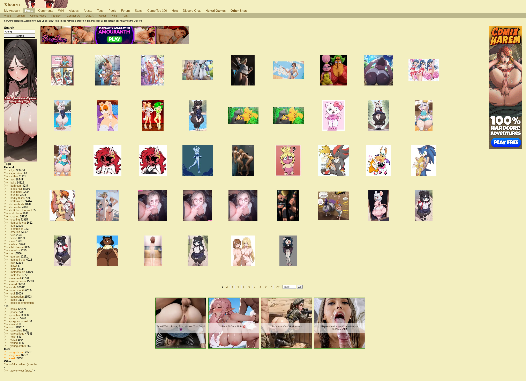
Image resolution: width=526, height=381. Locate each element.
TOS (125, 15)
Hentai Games (215, 10)
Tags (100, 10)
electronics (17, 228)
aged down (17, 173)
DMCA (89, 15)
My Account (12, 10)
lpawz (14, 265)
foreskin (15, 250)
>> (278, 286)
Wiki (61, 10)
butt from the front (21, 210)
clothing (15, 219)
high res (15, 355)
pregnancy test (19, 321)
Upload (20, 15)
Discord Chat (192, 10)
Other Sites (239, 10)
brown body (17, 204)
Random (56, 15)
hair (13, 262)
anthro (14, 176)
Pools (112, 10)
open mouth (17, 290)
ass (13, 179)
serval (14, 324)
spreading (16, 330)
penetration (17, 296)
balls (13, 182)
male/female (18, 272)
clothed (15, 216)
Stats (138, 10)
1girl (13, 170)
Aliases (74, 10)
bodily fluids (17, 198)
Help (175, 10)
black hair (16, 188)
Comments (45, 10)
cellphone (16, 213)
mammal (16, 278)
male (13, 268)
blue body (16, 191)
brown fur (16, 207)
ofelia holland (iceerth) (23, 364)
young (14, 342)
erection (15, 231)
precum (15, 318)
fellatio (14, 244)
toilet (13, 336)
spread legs (17, 333)
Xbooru (12, 4)
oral (13, 293)
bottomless (17, 201)
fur (12, 253)
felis (13, 241)
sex (13, 327)
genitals (15, 256)
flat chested (17, 247)
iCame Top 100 (157, 10)
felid (13, 235)
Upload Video (38, 15)
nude (13, 287)
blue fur (15, 194)
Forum (125, 10)
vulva (14, 339)
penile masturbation (22, 302)
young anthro (18, 346)
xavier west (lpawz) (22, 370)
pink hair (15, 315)
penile (14, 299)
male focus (17, 275)
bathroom (16, 185)
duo (13, 225)
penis (14, 309)
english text (17, 352)
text (13, 358)
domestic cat (18, 222)
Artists (88, 10)
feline (14, 238)
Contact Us (73, 15)
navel (14, 284)
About (102, 15)
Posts (29, 10)
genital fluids (18, 259)
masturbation (18, 281)
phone (14, 312)
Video (7, 15)
